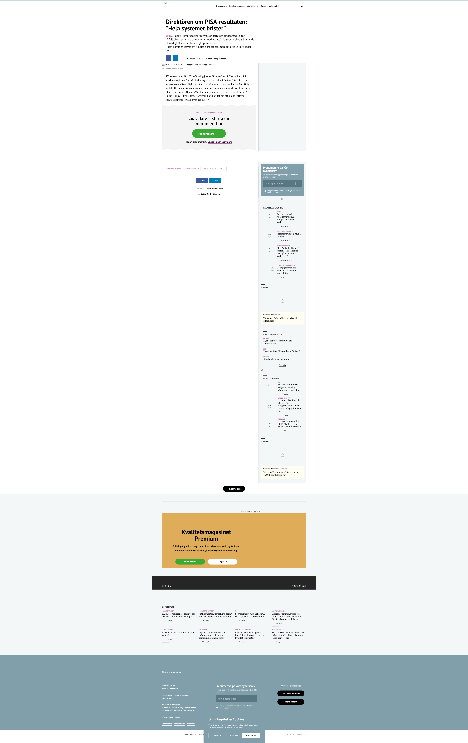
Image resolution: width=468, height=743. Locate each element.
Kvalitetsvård (273, 6)
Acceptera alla (251, 735)
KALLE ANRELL (167, 698)
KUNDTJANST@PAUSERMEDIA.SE (184, 708)
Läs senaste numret (291, 693)
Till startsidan (234, 488)
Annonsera (191, 723)
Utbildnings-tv (252, 6)
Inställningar (217, 735)
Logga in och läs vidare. (220, 141)
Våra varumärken (189, 734)
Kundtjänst (203, 734)
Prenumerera (221, 6)
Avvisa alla (234, 735)
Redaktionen (167, 723)
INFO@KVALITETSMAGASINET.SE (186, 711)
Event (263, 6)
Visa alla (282, 365)
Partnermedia (179, 723)
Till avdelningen (299, 586)
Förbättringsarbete (237, 6)
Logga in (223, 561)
